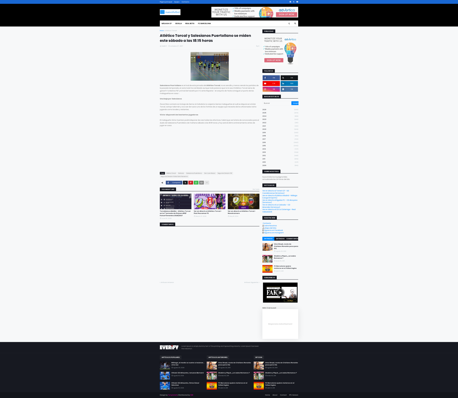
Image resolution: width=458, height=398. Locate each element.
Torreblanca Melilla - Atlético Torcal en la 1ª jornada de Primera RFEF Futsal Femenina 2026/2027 (175, 213)
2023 (280, 119)
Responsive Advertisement (280, 324)
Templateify (173, 395)
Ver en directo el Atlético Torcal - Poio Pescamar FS (208, 212)
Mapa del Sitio (270, 228)
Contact (283, 395)
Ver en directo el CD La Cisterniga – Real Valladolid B (279, 210)
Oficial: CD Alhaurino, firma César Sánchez (185, 384)
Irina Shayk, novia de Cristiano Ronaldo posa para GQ (286, 246)
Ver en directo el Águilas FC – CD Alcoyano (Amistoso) (279, 201)
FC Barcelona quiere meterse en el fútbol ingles (285, 267)
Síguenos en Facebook (273, 230)
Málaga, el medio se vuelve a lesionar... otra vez (187, 364)
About (275, 395)
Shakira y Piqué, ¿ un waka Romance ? (285, 257)
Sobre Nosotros (270, 225)
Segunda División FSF (225, 173)
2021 (280, 126)
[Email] (201, 183)
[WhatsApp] (196, 183)
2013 (280, 152)
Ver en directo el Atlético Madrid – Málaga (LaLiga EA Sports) (279, 196)
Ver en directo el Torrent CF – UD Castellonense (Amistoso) (275, 192)
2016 (280, 142)
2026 (280, 109)
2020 (280, 129)
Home (267, 395)
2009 (280, 165)
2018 (280, 136)
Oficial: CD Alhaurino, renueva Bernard (187, 373)
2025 (280, 113)
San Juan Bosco (209, 173)
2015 (280, 145)
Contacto (185, 2)
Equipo (177, 2)
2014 (280, 149)
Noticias (181, 173)
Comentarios (292, 239)
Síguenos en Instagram (274, 232)
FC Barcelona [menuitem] (204, 23)
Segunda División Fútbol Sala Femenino (174, 176)
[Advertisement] (180, 151)
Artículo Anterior (167, 282)
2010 (280, 162)
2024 (280, 116)
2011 (280, 159)
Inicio (162, 30)
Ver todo (256, 189)
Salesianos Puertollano (194, 173)
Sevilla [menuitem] (178, 23)
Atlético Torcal (171, 30)
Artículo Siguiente (251, 282)
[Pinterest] (190, 183)
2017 (280, 139)
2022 (280, 123)
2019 (280, 132)
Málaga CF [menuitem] (167, 23)
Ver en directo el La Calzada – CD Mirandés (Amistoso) (276, 206)
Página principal (166, 2)
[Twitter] (185, 183)
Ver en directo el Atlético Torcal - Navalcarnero (242, 212)
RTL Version (293, 395)
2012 (280, 155)
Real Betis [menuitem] (189, 23)
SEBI (191, 395)
